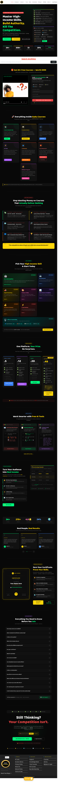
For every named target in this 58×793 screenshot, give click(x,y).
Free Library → (43, 159)
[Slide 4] (27, 551)
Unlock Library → (26, 138)
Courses (46, 759)
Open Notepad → (28, 448)
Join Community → (26, 159)
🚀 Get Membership (16, 39)
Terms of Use (18, 771)
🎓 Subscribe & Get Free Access (42, 100)
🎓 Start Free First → (38, 739)
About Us (17, 766)
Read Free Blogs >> (6, 773)
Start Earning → (25, 178)
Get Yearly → (35, 382)
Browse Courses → (9, 384)
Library (46, 762)
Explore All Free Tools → (28, 454)
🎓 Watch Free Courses (7, 39)
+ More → (44, 41)
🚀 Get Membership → (49, 602)
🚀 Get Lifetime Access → (48, 393)
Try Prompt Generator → (46, 448)
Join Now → (7, 138)
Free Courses (33, 764)
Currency (3, 757)
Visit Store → (42, 138)
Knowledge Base (34, 762)
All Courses (32, 766)
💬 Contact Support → (44, 697)
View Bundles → (22, 384)
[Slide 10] (31, 551)
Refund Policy (19, 769)
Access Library (19, 762)
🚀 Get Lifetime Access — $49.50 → (22, 739)
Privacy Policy (19, 764)
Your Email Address (36, 89)
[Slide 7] (29, 551)
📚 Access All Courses (25, 39)
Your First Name (35, 94)
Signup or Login (48, 764)
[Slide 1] (25, 551)
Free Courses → (43, 157)
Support (31, 759)
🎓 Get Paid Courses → (38, 602)
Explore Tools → (8, 159)
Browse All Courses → (48, 329)
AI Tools (17, 759)
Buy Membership (34, 769)
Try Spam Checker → (11, 448)
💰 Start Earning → (8, 504)
